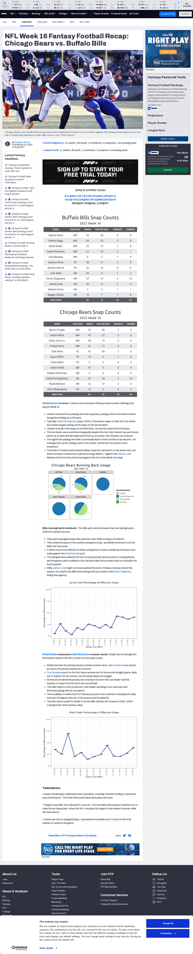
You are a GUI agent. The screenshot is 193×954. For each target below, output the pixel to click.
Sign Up (168, 170)
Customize (166, 933)
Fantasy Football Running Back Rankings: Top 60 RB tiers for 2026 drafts (19, 266)
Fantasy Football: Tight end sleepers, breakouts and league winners (20, 191)
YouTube (161, 887)
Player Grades (58, 891)
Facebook (162, 891)
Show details (46, 948)
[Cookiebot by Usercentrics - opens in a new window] (19, 948)
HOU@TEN (71, 199)
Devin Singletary (54, 143)
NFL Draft (59, 22)
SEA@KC (98, 196)
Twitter (160, 879)
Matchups (56, 902)
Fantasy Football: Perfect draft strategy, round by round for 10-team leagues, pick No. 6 (19, 204)
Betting (84, 22)
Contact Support (109, 900)
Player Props (58, 879)
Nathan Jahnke (22, 142)
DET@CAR (84, 196)
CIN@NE (84, 199)
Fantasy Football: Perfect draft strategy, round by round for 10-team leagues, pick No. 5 (19, 218)
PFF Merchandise (109, 887)
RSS (159, 902)
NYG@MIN (97, 199)
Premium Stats (59, 894)
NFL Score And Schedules (64, 887)
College (42, 22)
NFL (4, 3)
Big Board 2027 (59, 913)
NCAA (5, 7)
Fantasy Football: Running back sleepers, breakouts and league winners (19, 254)
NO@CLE (110, 196)
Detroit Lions (124, 454)
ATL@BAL (71, 196)
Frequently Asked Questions (114, 904)
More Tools (168, 139)
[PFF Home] (4, 14)
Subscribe (105, 879)
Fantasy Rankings (60, 909)
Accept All (168, 923)
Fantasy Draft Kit (60, 906)
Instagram (162, 883)
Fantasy (28, 22)
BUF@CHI (110, 199)
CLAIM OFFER (168, 14)
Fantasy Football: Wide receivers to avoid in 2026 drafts (18, 179)
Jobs (4, 879)
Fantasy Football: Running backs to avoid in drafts (19, 244)
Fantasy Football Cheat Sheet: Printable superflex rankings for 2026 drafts (20, 277)
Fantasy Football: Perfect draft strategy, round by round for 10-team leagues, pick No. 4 (19, 233)
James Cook (51, 150)
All (5, 22)
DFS (72, 22)
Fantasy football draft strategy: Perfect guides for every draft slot (18, 168)
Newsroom (7, 883)
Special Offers (107, 883)
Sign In (185, 14)
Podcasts (161, 898)
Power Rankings (59, 898)
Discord (160, 894)
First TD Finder (59, 883)
